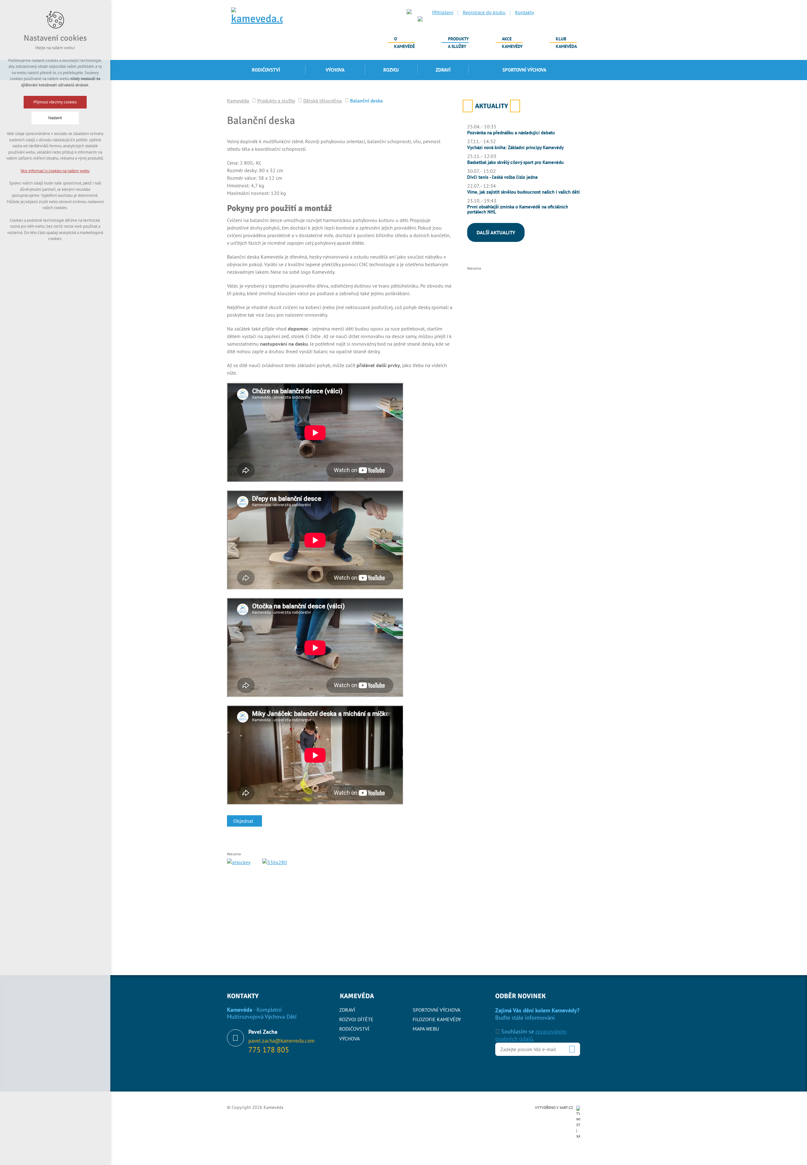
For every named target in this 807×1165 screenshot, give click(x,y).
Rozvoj (391, 70)
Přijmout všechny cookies (55, 102)
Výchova (335, 70)
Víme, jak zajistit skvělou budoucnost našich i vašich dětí (523, 192)
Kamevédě (404, 42)
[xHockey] (238, 862)
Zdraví (443, 70)
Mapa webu (426, 1029)
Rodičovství (266, 70)
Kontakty (524, 12)
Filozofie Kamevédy (437, 1019)
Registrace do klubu (484, 12)
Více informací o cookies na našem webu (55, 170)
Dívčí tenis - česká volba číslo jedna (502, 177)
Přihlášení (442, 12)
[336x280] (315, 902)
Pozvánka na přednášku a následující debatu (511, 133)
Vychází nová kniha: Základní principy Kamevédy (515, 147)
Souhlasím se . (530, 1035)
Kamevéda (566, 42)
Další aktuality (496, 232)
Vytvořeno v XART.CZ (554, 1107)
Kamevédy (512, 42)
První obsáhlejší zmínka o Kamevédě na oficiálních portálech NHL (517, 209)
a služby (458, 42)
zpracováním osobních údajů (530, 1035)
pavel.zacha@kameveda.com (281, 1040)
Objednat (243, 821)
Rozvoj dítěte (356, 1019)
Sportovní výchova (524, 70)
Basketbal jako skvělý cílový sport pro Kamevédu (515, 162)
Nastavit (55, 117)
